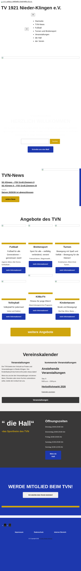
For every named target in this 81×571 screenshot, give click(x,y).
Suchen (55, 141)
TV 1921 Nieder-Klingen (45, 538)
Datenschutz (38, 532)
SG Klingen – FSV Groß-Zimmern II (18, 182)
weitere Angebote (40, 332)
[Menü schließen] (33, 14)
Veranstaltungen (40, 400)
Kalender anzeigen (48, 392)
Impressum (19, 532)
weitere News (10, 199)
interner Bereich (60, 532)
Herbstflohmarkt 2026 (54, 386)
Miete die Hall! (53, 455)
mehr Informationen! (13, 270)
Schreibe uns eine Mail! (40, 149)
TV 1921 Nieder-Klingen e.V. (31, 7)
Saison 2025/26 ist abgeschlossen (17, 192)
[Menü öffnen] (27, 29)
